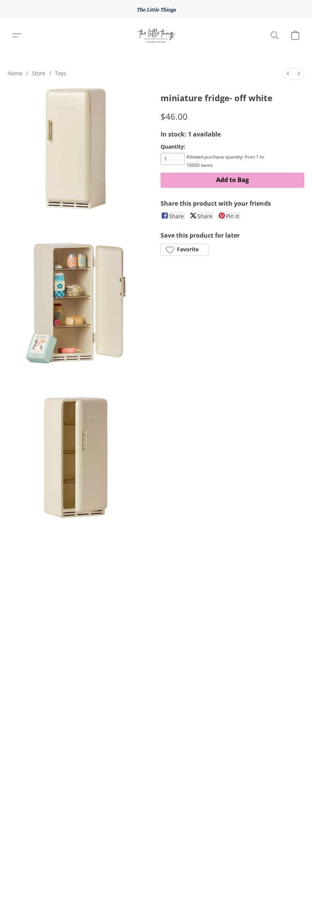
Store (38, 73)
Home (15, 73)
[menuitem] (288, 73)
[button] (156, 35)
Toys (60, 73)
